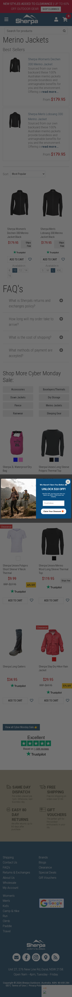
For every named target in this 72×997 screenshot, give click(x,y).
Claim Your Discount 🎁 (53, 511)
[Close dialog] (68, 481)
